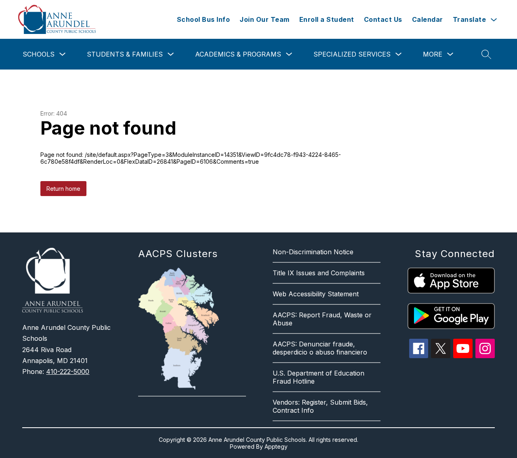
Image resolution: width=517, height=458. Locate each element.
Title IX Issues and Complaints (319, 273)
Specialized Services (352, 54)
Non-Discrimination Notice (313, 252)
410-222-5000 (67, 371)
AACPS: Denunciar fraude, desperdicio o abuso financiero (320, 348)
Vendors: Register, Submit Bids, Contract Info (320, 406)
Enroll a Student (326, 19)
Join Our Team (265, 19)
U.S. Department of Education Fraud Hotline (318, 377)
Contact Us (383, 19)
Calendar (427, 19)
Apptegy (276, 446)
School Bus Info (203, 19)
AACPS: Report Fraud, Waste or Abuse (322, 319)
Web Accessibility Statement (316, 294)
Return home (63, 188)
